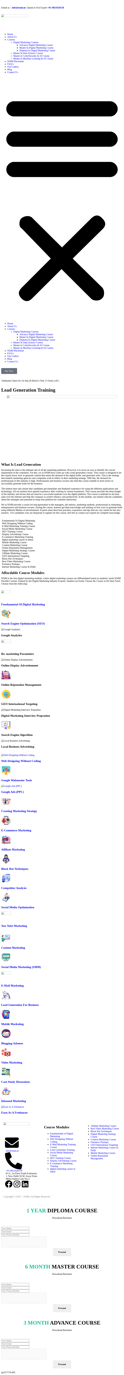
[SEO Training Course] (62, 531)
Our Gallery (13, 66)
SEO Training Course (60, 1158)
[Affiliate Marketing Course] (62, 553)
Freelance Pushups (99, 1142)
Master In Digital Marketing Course (36, 47)
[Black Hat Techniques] (62, 558)
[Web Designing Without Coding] (62, 523)
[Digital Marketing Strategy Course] (62, 550)
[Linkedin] (25, 1184)
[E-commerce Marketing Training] (62, 537)
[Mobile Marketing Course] (62, 542)
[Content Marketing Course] (62, 545)
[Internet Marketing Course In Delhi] (62, 567)
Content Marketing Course (103, 1139)
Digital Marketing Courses (26, 42)
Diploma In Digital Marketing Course (37, 50)
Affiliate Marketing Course (103, 1126)
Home (10, 34)
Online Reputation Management (99, 1157)
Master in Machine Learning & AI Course (33, 58)
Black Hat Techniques (101, 1131)
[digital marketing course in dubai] (62, 539)
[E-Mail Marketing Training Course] (62, 526)
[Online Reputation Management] (62, 548)
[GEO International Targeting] (62, 556)
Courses (11, 39)
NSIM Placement (15, 61)
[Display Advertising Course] (62, 534)
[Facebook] (9, 1184)
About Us (12, 37)
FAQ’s (10, 64)
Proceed (62, 1252)
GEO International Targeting (104, 1145)
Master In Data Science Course (28, 53)
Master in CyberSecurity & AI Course (31, 56)
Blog (9, 69)
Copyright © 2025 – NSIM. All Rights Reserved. (27, 1196)
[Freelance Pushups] (62, 564)
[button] (62, 198)
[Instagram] (17, 1184)
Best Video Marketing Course (105, 1128)
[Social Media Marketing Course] (62, 529)
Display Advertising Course (63, 1160)
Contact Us (12, 72)
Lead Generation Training (62, 1150)
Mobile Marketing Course (103, 1153)
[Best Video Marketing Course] (62, 561)
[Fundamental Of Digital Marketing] (62, 520)
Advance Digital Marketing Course (36, 45)
